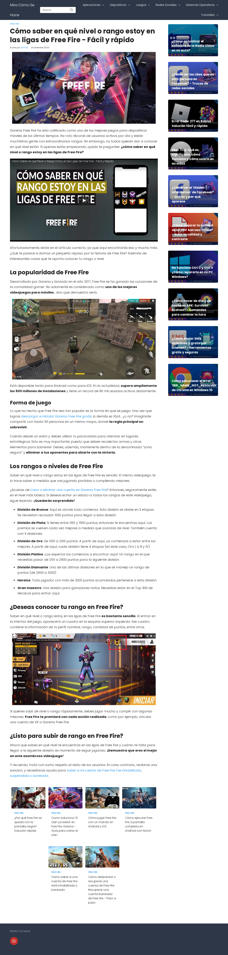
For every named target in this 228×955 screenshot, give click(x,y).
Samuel (24, 47)
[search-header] (71, 10)
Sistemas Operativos (200, 5)
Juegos (141, 5)
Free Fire (14, 23)
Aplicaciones (91, 5)
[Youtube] (14, 941)
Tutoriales (208, 15)
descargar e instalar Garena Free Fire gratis (56, 416)
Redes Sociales (166, 5)
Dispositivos (118, 5)
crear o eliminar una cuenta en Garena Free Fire (68, 490)
